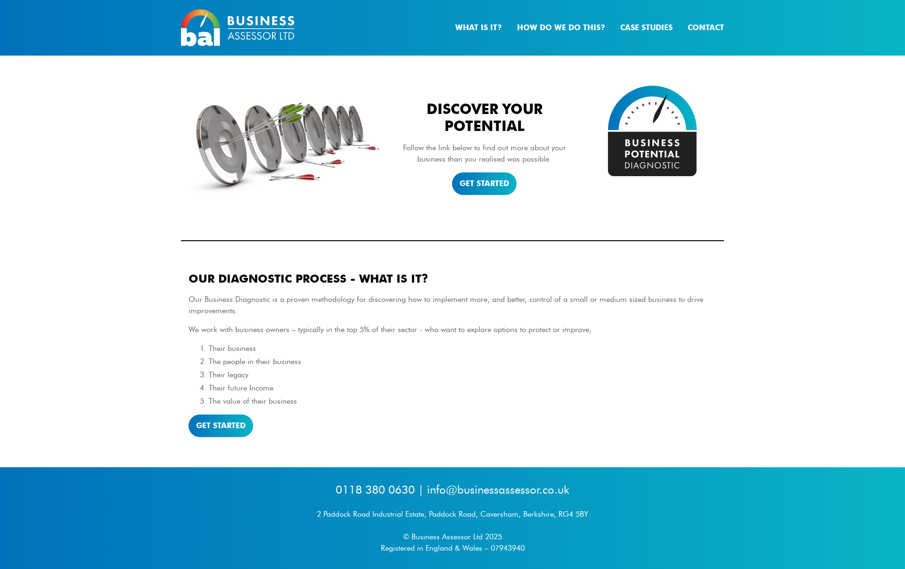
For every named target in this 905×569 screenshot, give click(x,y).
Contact (706, 27)
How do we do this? (561, 27)
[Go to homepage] (237, 27)
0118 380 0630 (375, 489)
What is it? (478, 27)
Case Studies (646, 27)
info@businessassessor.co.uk (498, 489)
